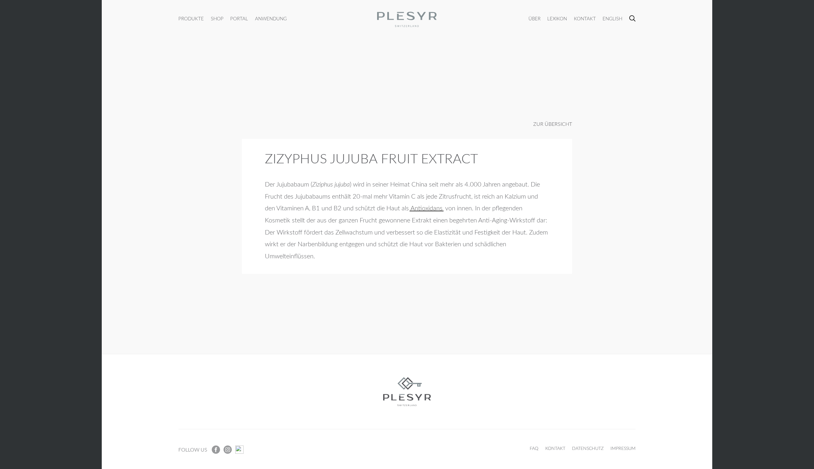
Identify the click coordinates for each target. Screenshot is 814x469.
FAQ (534, 448)
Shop (217, 19)
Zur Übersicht (552, 124)
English (612, 19)
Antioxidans (426, 208)
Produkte (191, 19)
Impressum (623, 448)
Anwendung (271, 19)
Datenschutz (588, 448)
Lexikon (557, 19)
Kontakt (585, 19)
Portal (239, 19)
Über (534, 19)
